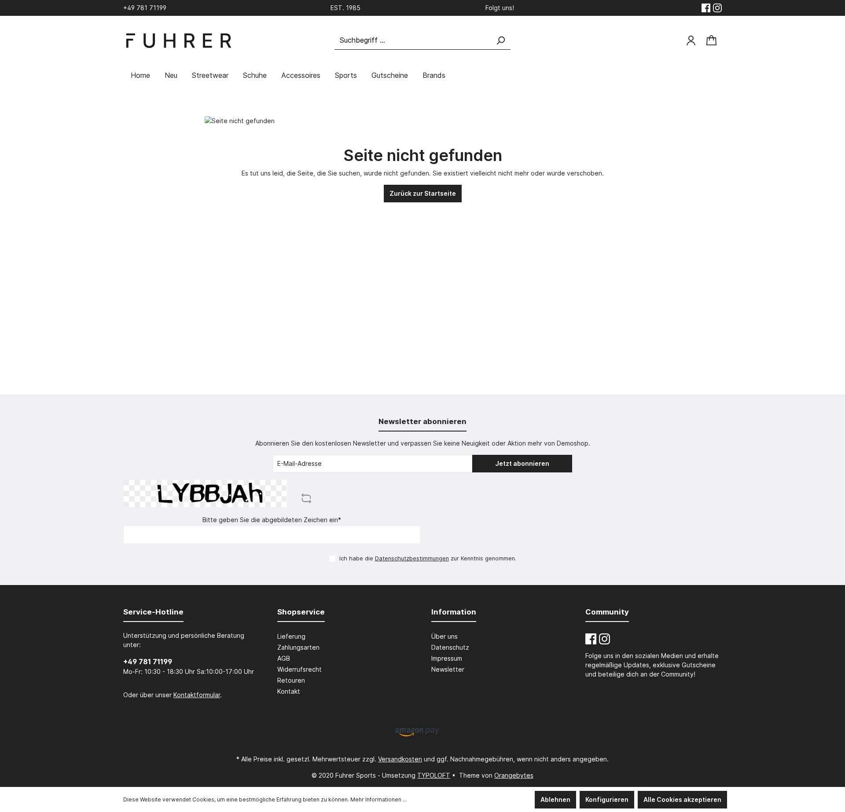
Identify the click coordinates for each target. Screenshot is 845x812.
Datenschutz (450, 647)
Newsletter (447, 669)
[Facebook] (706, 8)
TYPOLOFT (433, 775)
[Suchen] (500, 40)
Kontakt (288, 691)
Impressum (446, 658)
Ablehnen (555, 799)
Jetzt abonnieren (522, 463)
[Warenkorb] (711, 40)
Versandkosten (400, 759)
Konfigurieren (606, 799)
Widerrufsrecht (299, 669)
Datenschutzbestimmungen (412, 558)
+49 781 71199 (147, 661)
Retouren (291, 680)
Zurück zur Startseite (422, 193)
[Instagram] (717, 8)
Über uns (444, 636)
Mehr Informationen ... (378, 799)
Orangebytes (513, 775)
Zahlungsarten (298, 647)
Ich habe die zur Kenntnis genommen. (427, 558)
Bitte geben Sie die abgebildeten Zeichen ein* (271, 519)
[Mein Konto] (691, 40)
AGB (283, 658)
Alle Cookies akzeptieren (682, 799)
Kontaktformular (196, 695)
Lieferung (291, 636)
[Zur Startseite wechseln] (178, 41)
